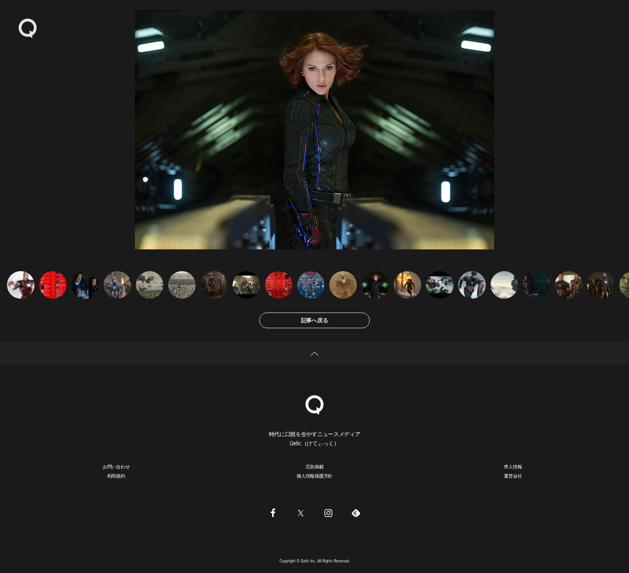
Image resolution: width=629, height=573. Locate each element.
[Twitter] (300, 513)
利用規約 (116, 475)
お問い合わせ (116, 466)
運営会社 (513, 475)
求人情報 (513, 466)
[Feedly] (356, 513)
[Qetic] (27, 27)
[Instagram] (328, 513)
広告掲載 (315, 466)
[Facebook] (273, 513)
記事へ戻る (314, 320)
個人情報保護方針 (314, 475)
